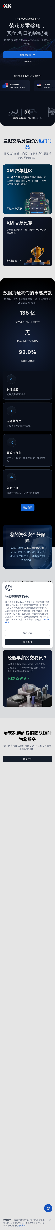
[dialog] (27, 615)
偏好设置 (27, 633)
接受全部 (27, 642)
